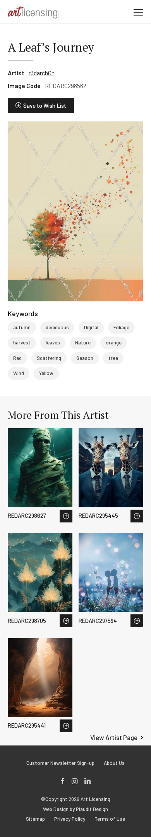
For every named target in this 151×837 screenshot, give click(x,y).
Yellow (46, 373)
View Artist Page (113, 737)
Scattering (49, 358)
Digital (91, 327)
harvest (22, 342)
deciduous (57, 327)
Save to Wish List (44, 105)
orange (114, 342)
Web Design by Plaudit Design (75, 809)
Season (84, 358)
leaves (53, 342)
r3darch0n (42, 72)
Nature (83, 342)
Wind (18, 373)
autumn (22, 327)
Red (17, 358)
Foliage (121, 327)
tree (113, 358)
